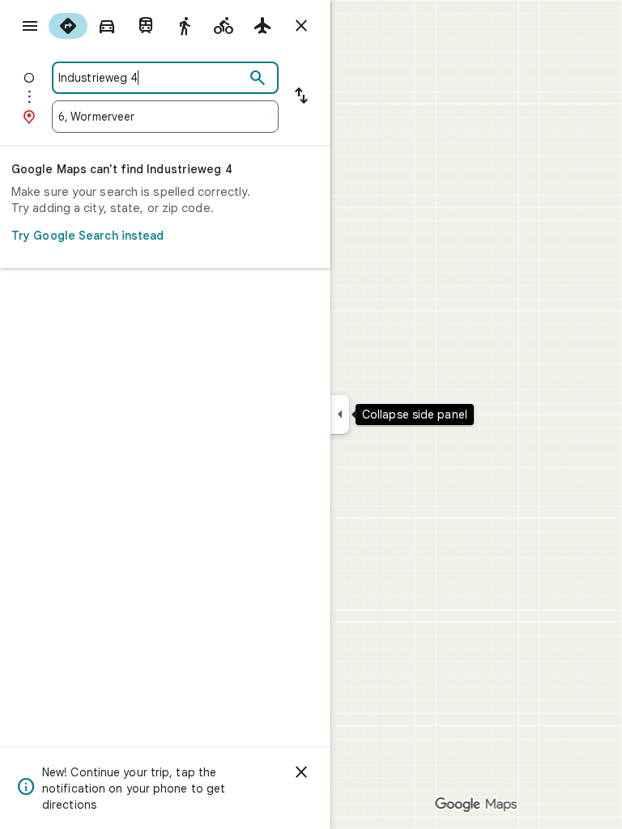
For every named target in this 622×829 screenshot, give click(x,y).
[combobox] (151, 78)
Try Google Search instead (87, 235)
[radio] (68, 26)
